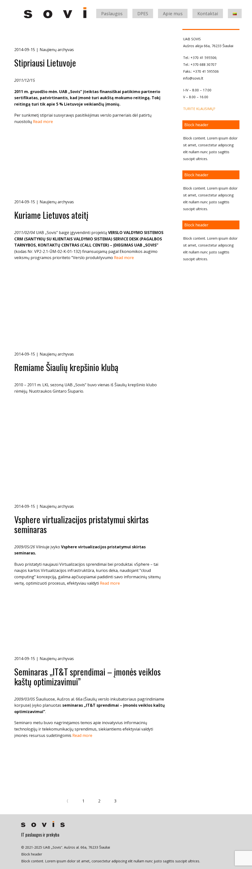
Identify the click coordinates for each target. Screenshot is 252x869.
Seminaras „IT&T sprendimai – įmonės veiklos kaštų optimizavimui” (87, 676)
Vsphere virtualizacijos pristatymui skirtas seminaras (81, 524)
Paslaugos (112, 13)
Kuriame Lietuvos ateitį (51, 214)
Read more (43, 121)
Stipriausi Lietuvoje (45, 62)
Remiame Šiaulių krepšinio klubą (66, 366)
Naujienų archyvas (57, 49)
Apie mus (173, 13)
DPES (142, 13)
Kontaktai (207, 13)
